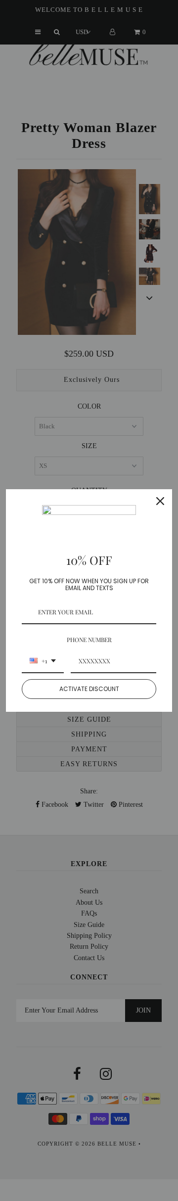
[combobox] (43, 661)
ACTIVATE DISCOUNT (89, 689)
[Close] (160, 501)
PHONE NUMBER (89, 640)
